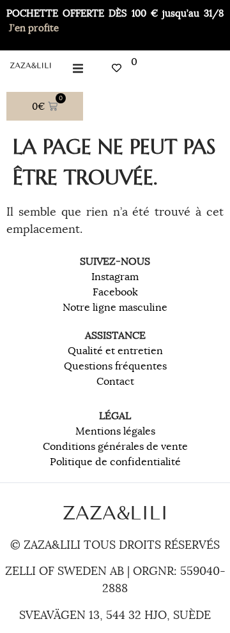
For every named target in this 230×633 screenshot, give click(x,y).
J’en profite (34, 28)
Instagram (115, 277)
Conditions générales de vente (115, 446)
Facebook (115, 292)
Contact (115, 381)
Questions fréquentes (115, 366)
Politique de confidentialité (115, 462)
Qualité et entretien (115, 351)
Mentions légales (115, 431)
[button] (78, 68)
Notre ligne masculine (115, 307)
